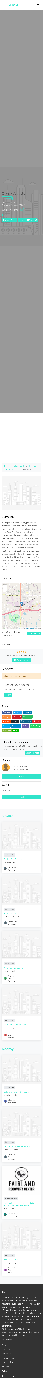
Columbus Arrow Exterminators (17, 1146)
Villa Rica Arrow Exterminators (17, 1092)
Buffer (15, 721)
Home (8, 466)
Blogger (7, 717)
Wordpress (26, 721)
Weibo (37, 721)
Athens (6, 971)
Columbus (7, 1149)
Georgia (14, 862)
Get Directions (34, 633)
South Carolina (20, 917)
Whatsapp (36, 726)
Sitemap (5, 1366)
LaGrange (7, 1263)
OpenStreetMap (29, 628)
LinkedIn (28, 712)
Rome (6, 1208)
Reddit (7, 721)
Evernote (28, 717)
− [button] (5, 589)
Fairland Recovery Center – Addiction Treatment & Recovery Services (20, 1204)
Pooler (6, 1028)
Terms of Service (9, 1358)
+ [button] (5, 586)
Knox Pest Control (11, 1259)
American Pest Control (13, 968)
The (10, 5)
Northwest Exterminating (15, 1024)
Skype (6, 726)
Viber (26, 726)
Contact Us (6, 1354)
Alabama (32, 466)
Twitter (18, 712)
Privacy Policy (7, 1362)
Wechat (8, 730)
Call (21, 210)
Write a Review (10, 220)
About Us (6, 1349)
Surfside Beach (9, 917)
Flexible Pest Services (13, 859)
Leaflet (21, 628)
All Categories (19, 466)
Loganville (7, 862)
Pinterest (17, 717)
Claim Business (32, 753)
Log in (8, 695)
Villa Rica (7, 1095)
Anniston (10, 469)
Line (16, 730)
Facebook (7, 712)
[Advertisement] (21, 439)
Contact (21, 776)
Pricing (5, 1345)
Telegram (16, 726)
